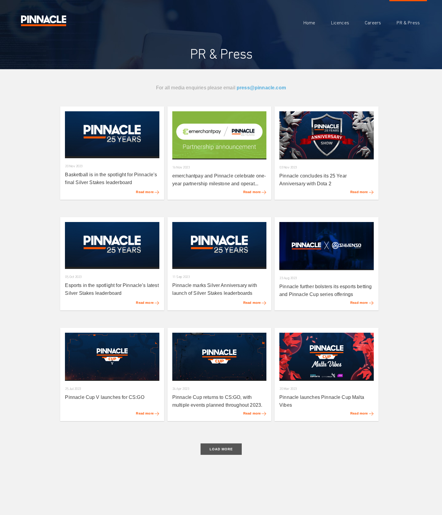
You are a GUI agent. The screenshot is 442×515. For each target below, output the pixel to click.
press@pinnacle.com (261, 87)
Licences (340, 22)
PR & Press (408, 22)
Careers (373, 22)
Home (309, 22)
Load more (221, 449)
